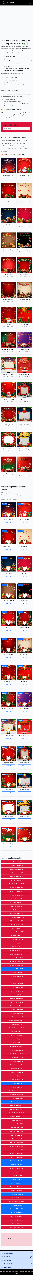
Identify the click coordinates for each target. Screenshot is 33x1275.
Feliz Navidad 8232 (16, 876)
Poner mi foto (8, 522)
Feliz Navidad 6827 (16, 969)
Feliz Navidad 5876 (16, 1157)
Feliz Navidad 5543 (16, 1216)
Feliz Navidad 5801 (16, 1175)
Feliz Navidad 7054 (16, 939)
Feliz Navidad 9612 (16, 862)
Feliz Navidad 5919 (17, 1135)
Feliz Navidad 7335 (16, 910)
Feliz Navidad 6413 (16, 1035)
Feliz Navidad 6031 (16, 1109)
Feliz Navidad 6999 (17, 943)
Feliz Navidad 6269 (16, 1057)
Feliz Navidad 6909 (16, 954)
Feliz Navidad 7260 (16, 917)
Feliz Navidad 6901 (16, 961)
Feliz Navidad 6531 (16, 1020)
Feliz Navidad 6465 (16, 1024)
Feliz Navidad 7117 (16, 932)
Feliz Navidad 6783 (16, 972)
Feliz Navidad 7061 (16, 935)
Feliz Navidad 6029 (16, 1113)
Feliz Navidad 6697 (16, 995)
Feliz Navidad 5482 (16, 1227)
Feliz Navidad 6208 (16, 1072)
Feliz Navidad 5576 (16, 1201)
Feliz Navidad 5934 (16, 1131)
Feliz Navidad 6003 (16, 1120)
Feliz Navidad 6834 (16, 965)
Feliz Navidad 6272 (16, 1054)
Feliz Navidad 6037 (16, 1105)
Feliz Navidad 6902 (16, 958)
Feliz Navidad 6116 (16, 1091)
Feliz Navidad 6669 (16, 998)
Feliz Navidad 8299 (16, 873)
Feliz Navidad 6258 (16, 1061)
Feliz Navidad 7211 (16, 921)
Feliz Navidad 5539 (16, 1220)
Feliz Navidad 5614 (16, 1198)
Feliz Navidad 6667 (16, 1002)
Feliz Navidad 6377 (16, 1043)
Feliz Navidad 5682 (16, 1190)
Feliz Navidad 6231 (16, 1068)
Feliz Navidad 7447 (16, 902)
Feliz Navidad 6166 (16, 1087)
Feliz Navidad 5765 (16, 1179)
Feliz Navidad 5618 (16, 1194)
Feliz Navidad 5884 (16, 1153)
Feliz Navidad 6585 (16, 1009)
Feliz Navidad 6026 (16, 1116)
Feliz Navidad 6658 (16, 1006)
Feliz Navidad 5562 (16, 1205)
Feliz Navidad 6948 (16, 947)
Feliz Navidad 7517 (16, 891)
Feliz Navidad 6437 (16, 1031)
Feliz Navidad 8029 (16, 880)
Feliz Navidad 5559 (16, 1209)
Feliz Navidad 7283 (16, 913)
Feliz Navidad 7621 (16, 887)
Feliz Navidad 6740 (16, 983)
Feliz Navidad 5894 (16, 1142)
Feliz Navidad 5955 (16, 1124)
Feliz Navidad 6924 (16, 950)
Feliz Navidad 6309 (16, 1050)
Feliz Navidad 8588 (16, 865)
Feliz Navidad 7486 (16, 899)
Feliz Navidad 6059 (16, 1102)
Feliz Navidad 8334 (16, 869)
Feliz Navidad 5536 (16, 1224)
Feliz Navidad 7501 (16, 895)
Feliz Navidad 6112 (16, 1094)
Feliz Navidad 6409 (16, 1039)
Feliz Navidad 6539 (16, 1017)
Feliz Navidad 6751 (16, 980)
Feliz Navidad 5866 (16, 1164)
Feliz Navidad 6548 (16, 1013)
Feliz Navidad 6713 (16, 991)
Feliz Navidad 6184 (16, 1079)
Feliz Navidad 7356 (17, 906)
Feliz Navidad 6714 (16, 987)
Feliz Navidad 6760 (16, 976)
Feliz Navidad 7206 (16, 924)
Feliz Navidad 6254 (16, 1065)
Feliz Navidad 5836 (16, 1168)
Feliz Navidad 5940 (16, 1127)
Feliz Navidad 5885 (16, 1146)
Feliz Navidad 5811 (16, 1172)
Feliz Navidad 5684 (16, 1187)
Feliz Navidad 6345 (16, 1046)
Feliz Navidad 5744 (16, 1183)
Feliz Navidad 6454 (16, 1028)
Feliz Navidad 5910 (16, 1139)
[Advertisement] (16, 22)
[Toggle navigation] (29, 2)
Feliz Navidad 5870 (16, 1161)
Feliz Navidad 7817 (16, 884)
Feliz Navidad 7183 (16, 928)
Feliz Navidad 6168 (16, 1083)
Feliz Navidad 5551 (16, 1212)
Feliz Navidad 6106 (16, 1098)
